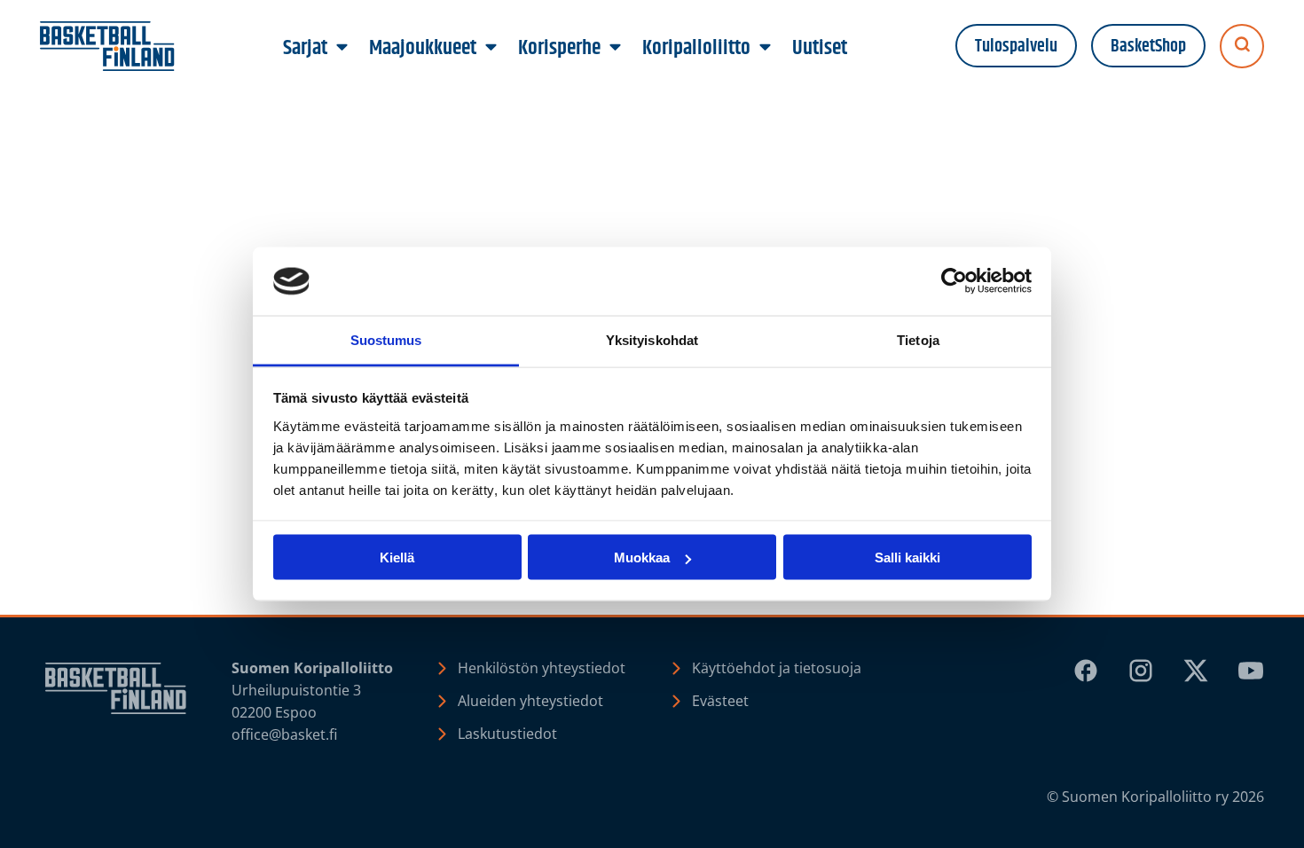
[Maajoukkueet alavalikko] (491, 48)
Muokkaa (642, 557)
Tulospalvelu (1016, 46)
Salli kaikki (907, 557)
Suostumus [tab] (386, 339)
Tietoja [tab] (918, 339)
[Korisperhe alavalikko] (615, 48)
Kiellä (397, 557)
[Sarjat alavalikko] (342, 48)
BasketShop (1148, 46)
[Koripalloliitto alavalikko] (765, 48)
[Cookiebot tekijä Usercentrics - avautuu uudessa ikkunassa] (954, 281)
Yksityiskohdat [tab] (652, 339)
